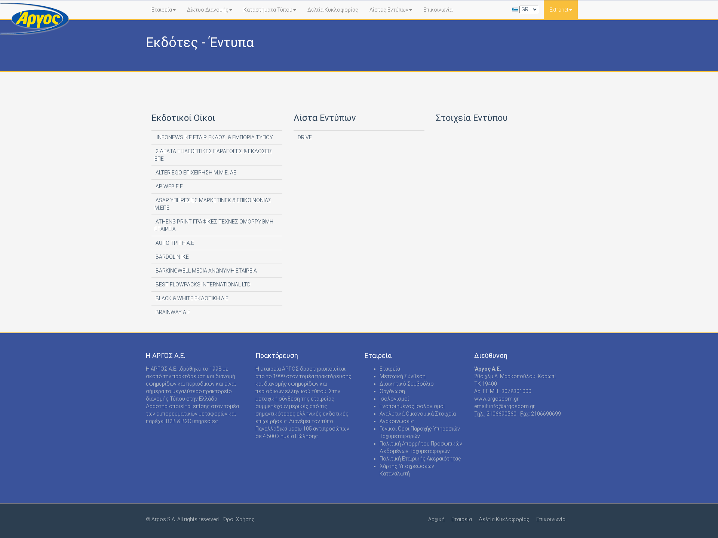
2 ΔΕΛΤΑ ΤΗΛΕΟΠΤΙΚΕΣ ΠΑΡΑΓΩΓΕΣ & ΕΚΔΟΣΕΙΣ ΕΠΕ (213, 155)
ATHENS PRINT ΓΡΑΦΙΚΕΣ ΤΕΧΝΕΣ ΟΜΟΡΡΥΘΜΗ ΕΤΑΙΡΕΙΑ (213, 225)
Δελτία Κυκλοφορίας (332, 10)
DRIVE (304, 137)
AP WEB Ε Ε (168, 186)
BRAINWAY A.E (172, 312)
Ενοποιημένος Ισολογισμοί (412, 406)
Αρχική (436, 519)
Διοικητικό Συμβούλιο (407, 384)
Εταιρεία (161, 10)
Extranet (558, 10)
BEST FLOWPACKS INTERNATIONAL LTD (202, 285)
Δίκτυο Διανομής (207, 10)
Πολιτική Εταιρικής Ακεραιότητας (420, 459)
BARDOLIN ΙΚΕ (171, 257)
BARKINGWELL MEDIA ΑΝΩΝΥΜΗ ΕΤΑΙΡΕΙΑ (205, 271)
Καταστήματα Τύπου (267, 10)
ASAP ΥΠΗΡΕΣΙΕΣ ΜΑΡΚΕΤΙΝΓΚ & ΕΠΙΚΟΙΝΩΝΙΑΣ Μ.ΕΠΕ (212, 204)
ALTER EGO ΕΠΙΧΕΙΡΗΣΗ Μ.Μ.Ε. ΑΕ (195, 173)
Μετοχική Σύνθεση (403, 376)
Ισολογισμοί (394, 399)
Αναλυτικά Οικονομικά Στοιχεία (418, 414)
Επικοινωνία (437, 10)
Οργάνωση (392, 391)
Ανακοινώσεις (397, 421)
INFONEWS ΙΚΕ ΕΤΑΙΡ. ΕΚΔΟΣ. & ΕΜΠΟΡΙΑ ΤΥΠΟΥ (213, 137)
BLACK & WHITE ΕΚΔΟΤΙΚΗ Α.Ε (191, 298)
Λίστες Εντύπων (388, 10)
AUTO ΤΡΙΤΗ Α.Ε (174, 243)
